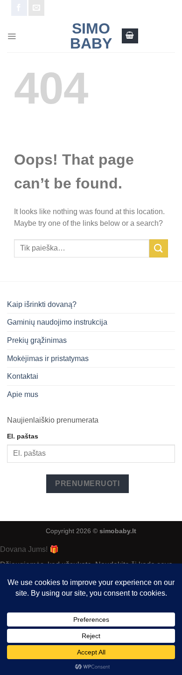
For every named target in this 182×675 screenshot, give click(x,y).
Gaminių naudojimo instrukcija (57, 322)
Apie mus (22, 394)
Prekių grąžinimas (37, 340)
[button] (11, 36)
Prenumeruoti (87, 483)
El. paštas (22, 436)
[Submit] (158, 248)
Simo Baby (91, 36)
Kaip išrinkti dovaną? (42, 304)
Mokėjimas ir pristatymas (48, 358)
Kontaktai (22, 376)
